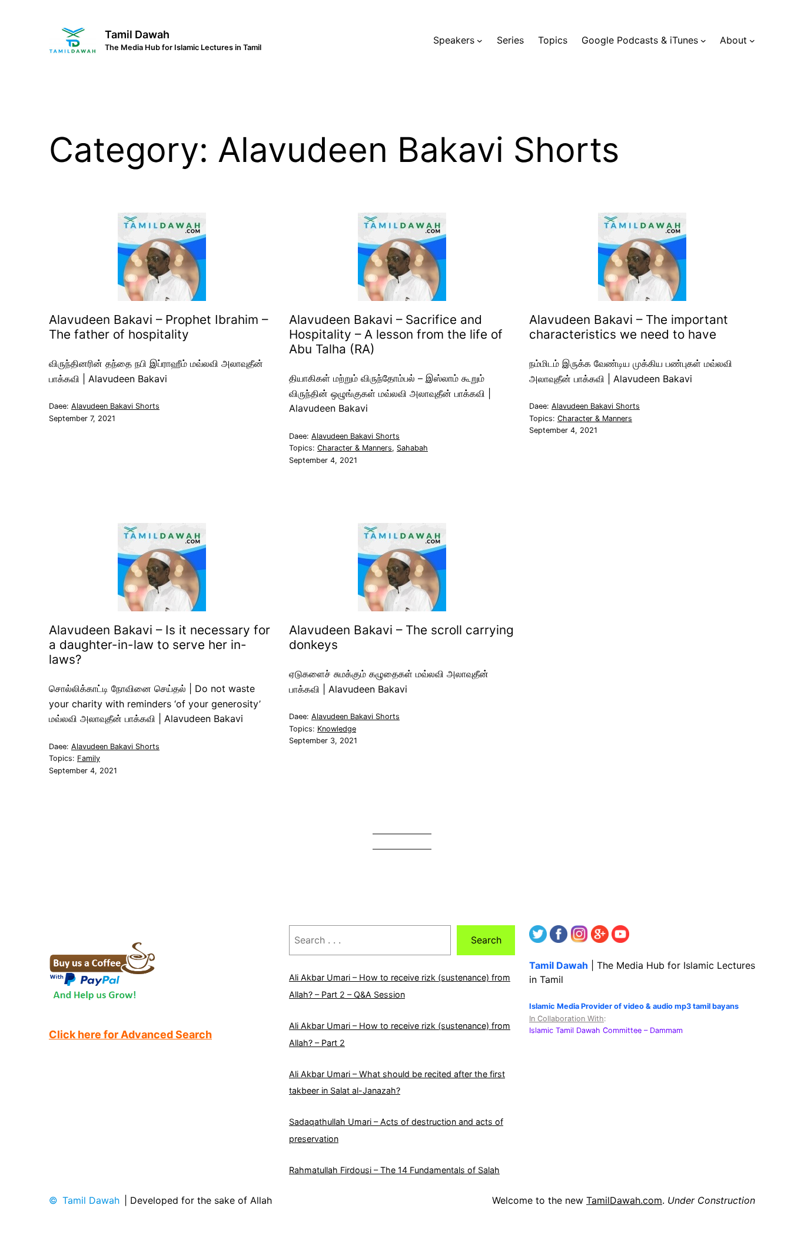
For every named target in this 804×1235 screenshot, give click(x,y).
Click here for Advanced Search (130, 1034)
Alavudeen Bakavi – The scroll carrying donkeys (401, 637)
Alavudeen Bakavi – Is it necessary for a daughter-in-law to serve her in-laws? (159, 645)
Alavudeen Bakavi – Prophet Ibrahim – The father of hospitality (158, 327)
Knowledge (336, 728)
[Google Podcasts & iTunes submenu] (703, 41)
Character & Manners (354, 447)
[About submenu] (752, 41)
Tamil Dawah (137, 34)
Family (88, 758)
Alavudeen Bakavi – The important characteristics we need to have (628, 327)
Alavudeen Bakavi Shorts (115, 406)
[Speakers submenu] (480, 41)
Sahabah (412, 447)
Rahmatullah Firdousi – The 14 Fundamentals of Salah (394, 1170)
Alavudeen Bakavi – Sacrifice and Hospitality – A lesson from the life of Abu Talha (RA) (396, 334)
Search (486, 940)
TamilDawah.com (624, 1200)
